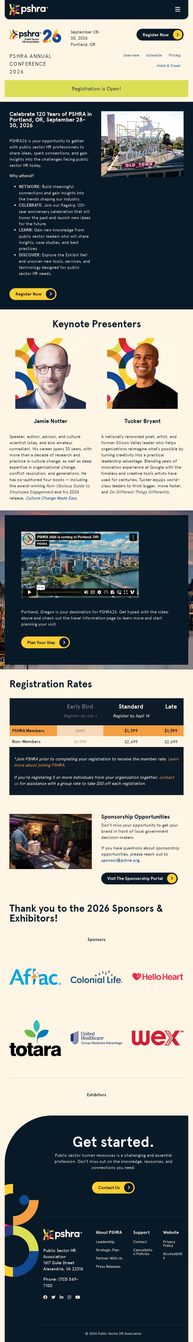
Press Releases (108, 1266)
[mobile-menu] (178, 10)
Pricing (174, 55)
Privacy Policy (169, 1244)
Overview (131, 55)
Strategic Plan (107, 1250)
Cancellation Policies (142, 1252)
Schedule (154, 55)
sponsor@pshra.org (120, 860)
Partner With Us (109, 1258)
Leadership (105, 1242)
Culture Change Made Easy (51, 498)
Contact (140, 1242)
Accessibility (172, 1256)
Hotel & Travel (168, 65)
